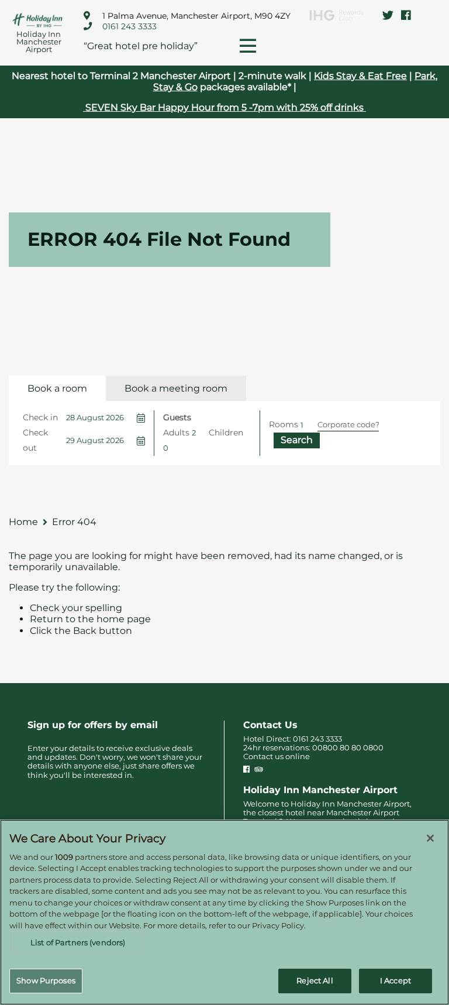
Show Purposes (45, 980)
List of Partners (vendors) (77, 942)
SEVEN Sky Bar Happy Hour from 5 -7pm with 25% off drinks (224, 107)
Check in (40, 417)
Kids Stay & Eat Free (360, 75)
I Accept (395, 980)
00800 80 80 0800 (348, 747)
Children (226, 432)
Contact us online (276, 756)
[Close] (430, 838)
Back (84, 630)
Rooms (283, 424)
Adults (176, 432)
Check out (35, 440)
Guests (177, 417)
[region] (224, 912)
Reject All (314, 980)
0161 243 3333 (129, 26)
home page (123, 619)
